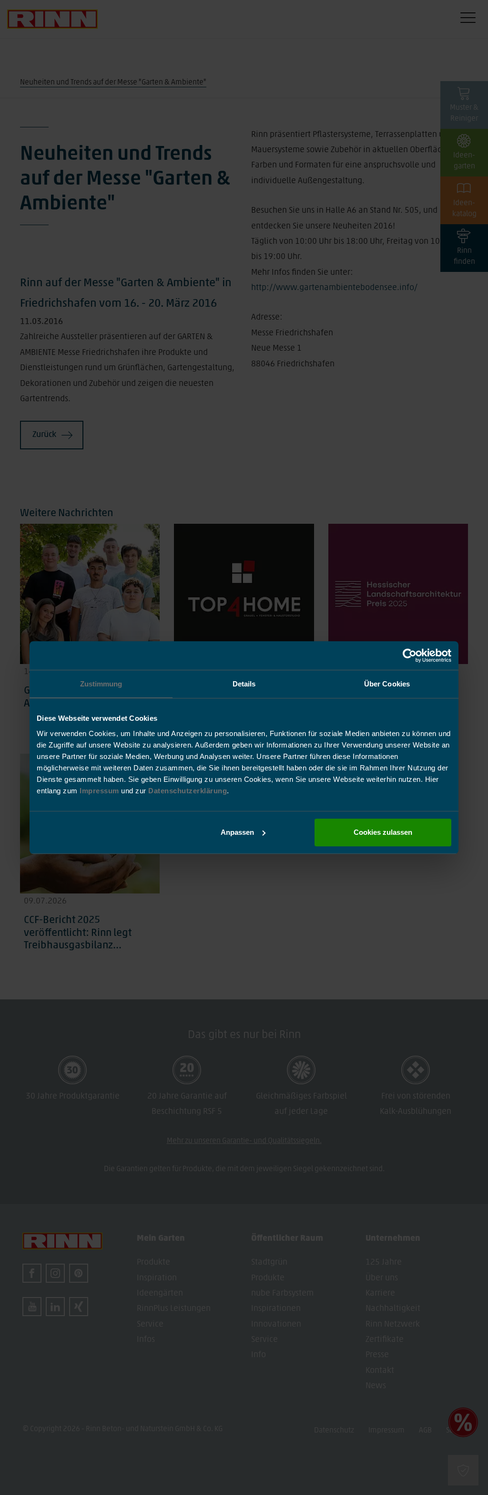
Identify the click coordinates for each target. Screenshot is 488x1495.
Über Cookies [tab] (387, 684)
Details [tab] (244, 684)
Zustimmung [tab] (101, 684)
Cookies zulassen (383, 832)
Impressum (100, 791)
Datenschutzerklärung (187, 791)
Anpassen (237, 832)
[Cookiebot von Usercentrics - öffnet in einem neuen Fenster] (409, 655)
